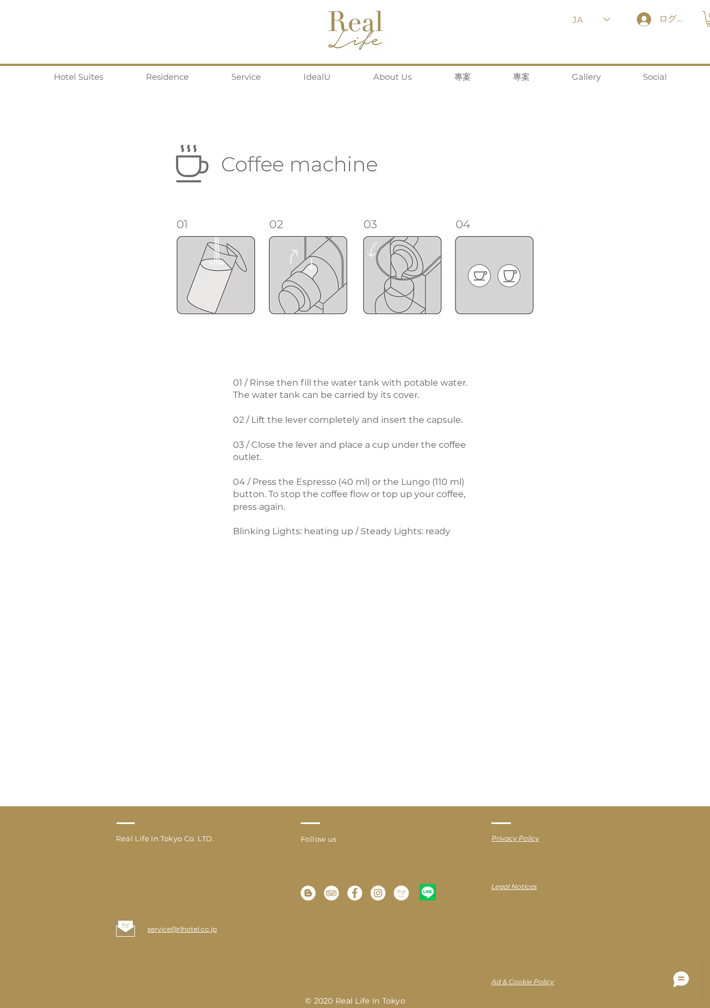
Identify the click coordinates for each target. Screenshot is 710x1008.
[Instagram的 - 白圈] (378, 893)
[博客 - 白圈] (308, 893)
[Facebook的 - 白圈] (354, 893)
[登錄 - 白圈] (331, 893)
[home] (401, 893)
